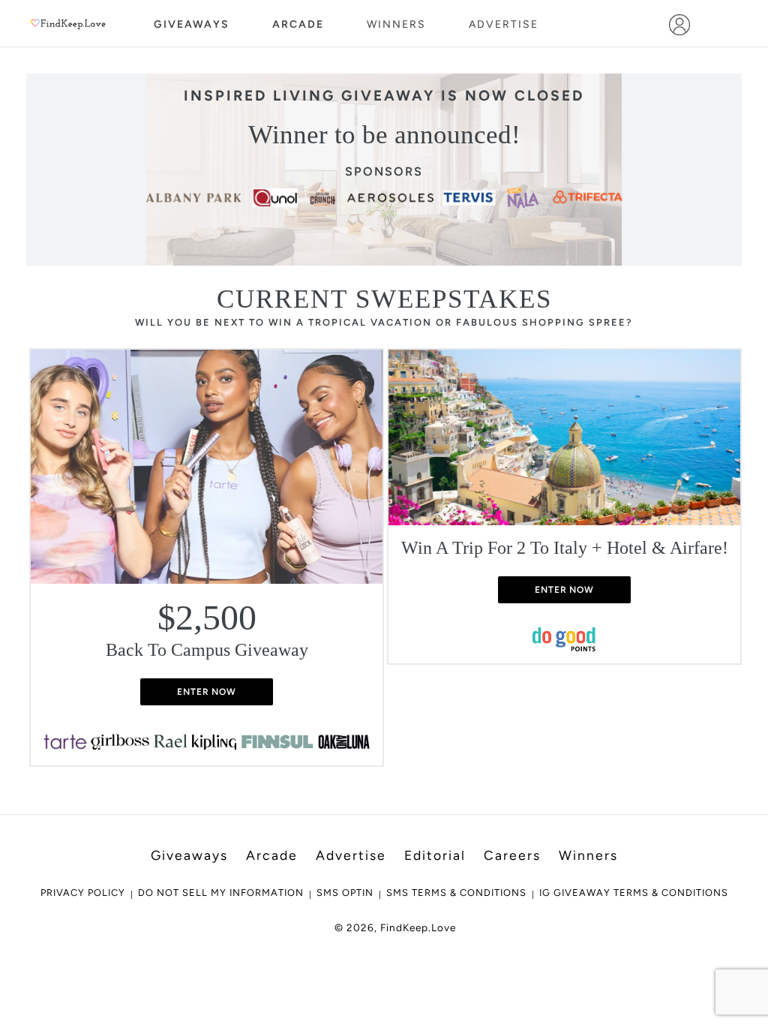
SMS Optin (345, 892)
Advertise (503, 24)
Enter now (207, 692)
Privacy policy (82, 892)
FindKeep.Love (418, 927)
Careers (512, 855)
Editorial (435, 855)
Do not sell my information (221, 892)
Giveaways (192, 24)
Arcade (298, 24)
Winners (396, 24)
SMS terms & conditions (456, 892)
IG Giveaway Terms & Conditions (633, 892)
